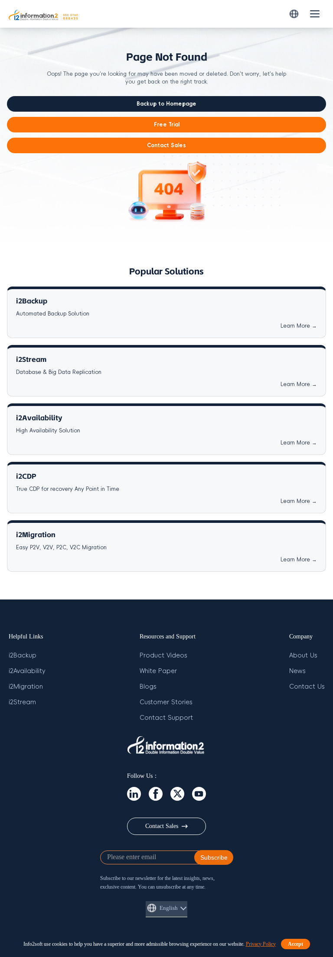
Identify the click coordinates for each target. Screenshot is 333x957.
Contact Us (306, 686)
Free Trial (167, 125)
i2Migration (26, 686)
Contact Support (166, 718)
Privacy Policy (261, 944)
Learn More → (299, 326)
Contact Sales (166, 145)
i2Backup (22, 655)
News (297, 671)
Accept (295, 944)
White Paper (158, 671)
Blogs (148, 686)
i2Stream (22, 702)
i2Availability (27, 671)
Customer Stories (166, 702)
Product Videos (163, 655)
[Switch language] (294, 14)
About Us (303, 655)
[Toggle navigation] (314, 13)
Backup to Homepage (166, 104)
